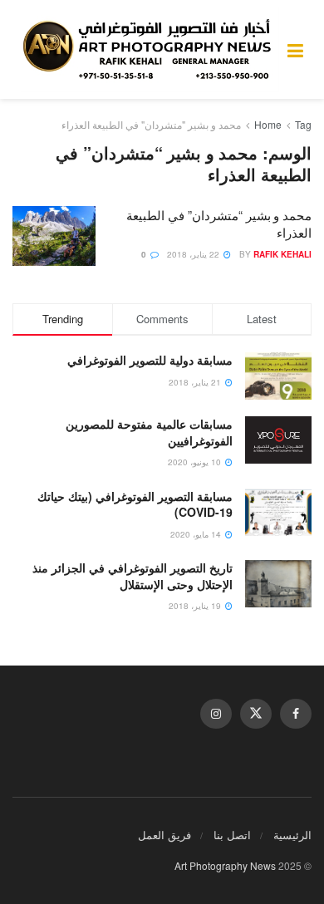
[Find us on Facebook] (296, 714)
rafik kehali (282, 254)
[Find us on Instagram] (216, 714)
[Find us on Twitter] (256, 714)
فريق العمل (164, 835)
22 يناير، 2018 (194, 254)
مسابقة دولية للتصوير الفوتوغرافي (150, 359)
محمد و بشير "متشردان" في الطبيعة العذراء (151, 124)
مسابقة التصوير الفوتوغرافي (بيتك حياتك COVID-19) (135, 504)
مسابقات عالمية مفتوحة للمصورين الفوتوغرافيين (149, 432)
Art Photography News (225, 865)
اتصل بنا (232, 835)
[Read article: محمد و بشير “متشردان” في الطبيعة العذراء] (54, 236)
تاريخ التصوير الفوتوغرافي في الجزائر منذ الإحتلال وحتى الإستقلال (132, 575)
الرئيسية (292, 835)
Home (268, 124)
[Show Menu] (295, 49)
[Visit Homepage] (150, 50)
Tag (303, 124)
